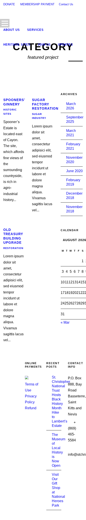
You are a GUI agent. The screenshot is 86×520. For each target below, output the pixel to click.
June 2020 (74, 171)
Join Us (44, 44)
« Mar (65, 322)
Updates (65, 44)
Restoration (13, 248)
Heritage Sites (16, 44)
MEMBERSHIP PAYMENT (37, 4)
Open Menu (4, 23)
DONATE (9, 4)
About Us (11, 29)
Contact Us (66, 4)
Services (35, 29)
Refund (30, 408)
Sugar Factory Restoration (45, 104)
